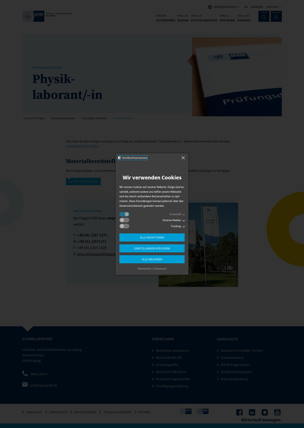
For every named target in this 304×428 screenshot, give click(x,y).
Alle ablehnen (152, 259)
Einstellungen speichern (152, 248)
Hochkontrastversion (134, 158)
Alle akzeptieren (152, 237)
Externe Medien (172, 220)
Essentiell (175, 214)
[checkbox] (124, 214)
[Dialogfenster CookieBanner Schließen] (184, 158)
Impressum (160, 268)
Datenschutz (145, 268)
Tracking (176, 226)
